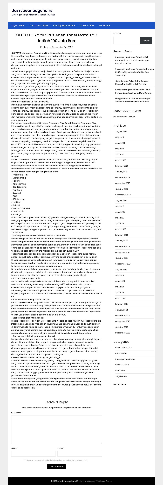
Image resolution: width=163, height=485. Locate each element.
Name (15, 448)
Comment (17, 412)
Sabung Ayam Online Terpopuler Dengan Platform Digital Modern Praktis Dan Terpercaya (134, 72)
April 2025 (119, 223)
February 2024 (121, 304)
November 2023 (122, 321)
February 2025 (121, 235)
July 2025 (119, 206)
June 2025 (120, 212)
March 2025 (120, 229)
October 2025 (121, 189)
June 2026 (120, 143)
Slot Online (104, 25)
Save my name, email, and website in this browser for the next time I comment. (57, 460)
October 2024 (121, 258)
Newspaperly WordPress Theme (98, 481)
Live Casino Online (38, 25)
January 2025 (121, 240)
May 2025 (119, 217)
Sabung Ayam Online (64, 25)
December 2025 (122, 177)
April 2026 (119, 154)
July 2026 (119, 137)
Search (117, 33)
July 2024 (119, 275)
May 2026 (119, 148)
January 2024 (121, 309)
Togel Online (17, 25)
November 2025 (122, 183)
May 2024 (119, 286)
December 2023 (122, 315)
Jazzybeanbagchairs (32, 10)
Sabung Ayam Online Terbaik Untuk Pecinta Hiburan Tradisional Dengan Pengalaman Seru (132, 60)
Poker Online (121, 353)
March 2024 (120, 298)
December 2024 (122, 246)
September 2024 (123, 263)
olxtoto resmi (119, 384)
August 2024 (121, 269)
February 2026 (121, 166)
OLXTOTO (16, 53)
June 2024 (120, 281)
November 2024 (122, 252)
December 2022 (122, 332)
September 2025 (123, 194)
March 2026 (120, 160)
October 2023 (121, 327)
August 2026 (121, 131)
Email (61, 448)
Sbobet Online (86, 25)
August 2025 (121, 200)
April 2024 (119, 292)
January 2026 (121, 171)
